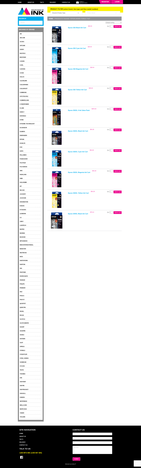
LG (20, 217)
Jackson (23, 198)
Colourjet (23, 88)
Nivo (21, 256)
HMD (21, 178)
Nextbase (23, 252)
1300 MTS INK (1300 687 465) (30, 453)
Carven (22, 69)
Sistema (22, 338)
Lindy (22, 221)
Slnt (21, 342)
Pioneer (22, 288)
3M (21, 34)
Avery (22, 49)
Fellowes (23, 155)
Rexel (22, 311)
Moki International (26, 245)
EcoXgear (23, 127)
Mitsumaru (23, 241)
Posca (22, 295)
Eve (21, 147)
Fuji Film (23, 163)
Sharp (22, 327)
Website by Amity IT (70, 464)
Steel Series (24, 358)
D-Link (22, 108)
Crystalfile (24, 96)
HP (21, 186)
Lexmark (23, 213)
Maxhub (22, 237)
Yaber (22, 413)
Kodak (22, 206)
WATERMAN (23, 401)
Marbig (22, 233)
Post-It (22, 299)
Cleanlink (23, 80)
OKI (21, 268)
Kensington (24, 202)
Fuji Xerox (23, 166)
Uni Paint (23, 381)
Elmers (22, 131)
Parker (22, 280)
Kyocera (23, 209)
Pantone (23, 272)
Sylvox (22, 366)
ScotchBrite (24, 323)
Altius (22, 41)
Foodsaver (24, 159)
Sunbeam (23, 362)
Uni (21, 378)
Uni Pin (22, 385)
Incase (22, 190)
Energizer (23, 135)
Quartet (23, 303)
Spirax (22, 346)
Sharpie (22, 331)
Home (20, 2)
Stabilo (22, 350)
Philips (22, 284)
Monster (23, 249)
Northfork (24, 260)
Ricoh (22, 315)
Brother (23, 57)
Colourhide (24, 84)
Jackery (23, 194)
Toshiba (22, 374)
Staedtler (23, 354)
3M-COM (22, 37)
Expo (21, 151)
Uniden (22, 397)
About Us (31, 2)
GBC (21, 170)
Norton (22, 264)
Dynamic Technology (27, 123)
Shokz (22, 335)
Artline (22, 45)
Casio (22, 73)
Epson (22, 139)
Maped (22, 229)
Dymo (22, 120)
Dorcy (22, 112)
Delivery (53, 2)
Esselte (22, 143)
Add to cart (118, 26)
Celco (22, 77)
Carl (21, 65)
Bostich (22, 53)
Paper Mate (24, 276)
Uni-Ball (23, 393)
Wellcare (23, 405)
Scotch (22, 319)
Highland (23, 174)
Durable (23, 116)
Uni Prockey (24, 389)
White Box (23, 409)
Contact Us (66, 2)
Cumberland (24, 100)
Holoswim (23, 182)
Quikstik (23, 307)
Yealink (22, 417)
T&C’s (42, 2)
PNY (21, 292)
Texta (22, 370)
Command (23, 92)
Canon (22, 61)
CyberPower (24, 104)
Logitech (23, 225)
